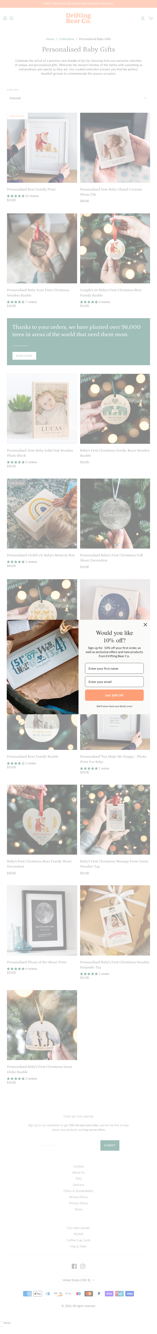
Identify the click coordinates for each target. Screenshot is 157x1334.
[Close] (145, 625)
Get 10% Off (114, 695)
